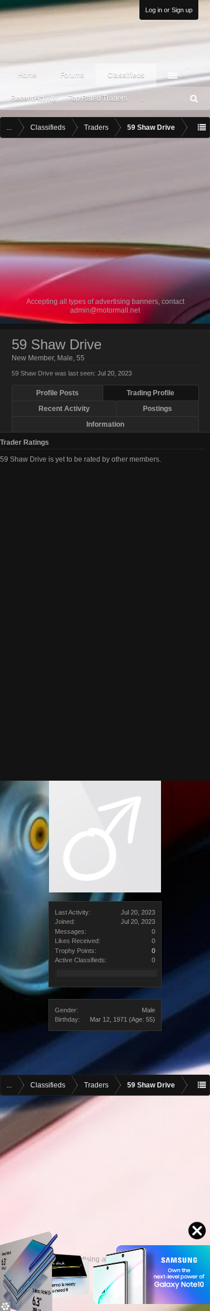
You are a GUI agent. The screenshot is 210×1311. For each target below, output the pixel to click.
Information (105, 424)
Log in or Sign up (168, 9)
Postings (157, 409)
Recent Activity (33, 98)
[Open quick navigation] (201, 127)
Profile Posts (57, 393)
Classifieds (126, 75)
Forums (72, 75)
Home (27, 75)
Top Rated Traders (97, 98)
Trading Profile (150, 393)
